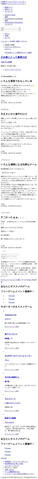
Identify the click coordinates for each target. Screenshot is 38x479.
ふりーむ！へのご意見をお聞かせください (19, 474)
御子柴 (7, 381)
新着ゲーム (8, 7)
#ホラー (7, 33)
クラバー (8, 319)
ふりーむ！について (12, 465)
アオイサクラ (9, 422)
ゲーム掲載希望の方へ (12, 472)
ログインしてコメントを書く (11, 280)
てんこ (7, 360)
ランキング (8, 11)
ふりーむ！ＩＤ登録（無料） (11, 41)
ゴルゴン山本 (6, 62)
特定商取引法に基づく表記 (14, 463)
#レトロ (7, 38)
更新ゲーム (8, 9)
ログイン (24, 41)
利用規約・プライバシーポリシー (16, 461)
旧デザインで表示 (11, 467)
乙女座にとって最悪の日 (14, 57)
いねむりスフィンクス (12, 403)
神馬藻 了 (8, 338)
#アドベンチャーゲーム (13, 69)
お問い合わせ (9, 470)
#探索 (7, 35)
